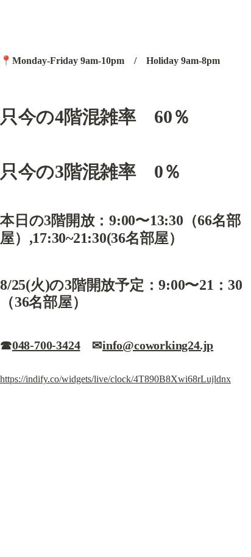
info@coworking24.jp (157, 345)
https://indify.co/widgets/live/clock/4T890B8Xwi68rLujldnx (115, 379)
